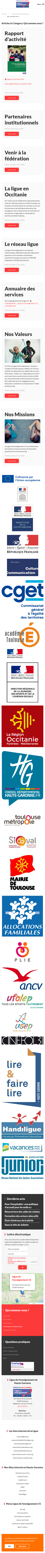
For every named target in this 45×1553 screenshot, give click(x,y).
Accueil (4, 14)
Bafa (4, 1358)
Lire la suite (11, 98)
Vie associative (22, 1513)
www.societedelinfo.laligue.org (22, 1440)
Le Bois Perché (22, 1476)
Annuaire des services (11, 1354)
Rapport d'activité (9, 1330)
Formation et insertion (22, 1516)
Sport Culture (22, 1527)
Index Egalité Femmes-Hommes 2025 (18, 84)
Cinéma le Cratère (22, 1484)
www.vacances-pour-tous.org (22, 1454)
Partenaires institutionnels (20, 14)
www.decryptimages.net (22, 1444)
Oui (9, 1546)
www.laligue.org (22, 1436)
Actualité (6, 1316)
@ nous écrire (22, 1406)
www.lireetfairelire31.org (23, 1451)
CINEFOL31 (22, 1480)
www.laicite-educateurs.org (22, 1447)
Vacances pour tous (22, 1473)
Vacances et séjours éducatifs (22, 1523)
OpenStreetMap (39, 1303)
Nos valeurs (7, 1319)
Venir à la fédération (10, 1351)
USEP (23, 1487)
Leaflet (31, 1303)
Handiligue (22, 1494)
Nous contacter (8, 1347)
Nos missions (8, 1323)
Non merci (22, 1546)
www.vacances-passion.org (22, 1458)
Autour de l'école (22, 1520)
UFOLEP (22, 1491)
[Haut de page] (43, 1548)
